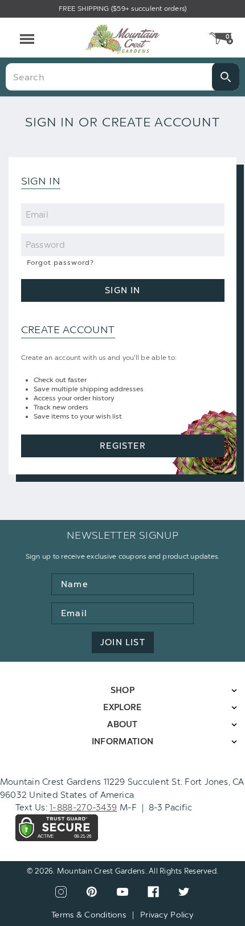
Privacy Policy (167, 915)
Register (123, 446)
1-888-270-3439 (83, 807)
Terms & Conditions (88, 915)
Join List (122, 642)
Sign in (122, 290)
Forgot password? (60, 263)
